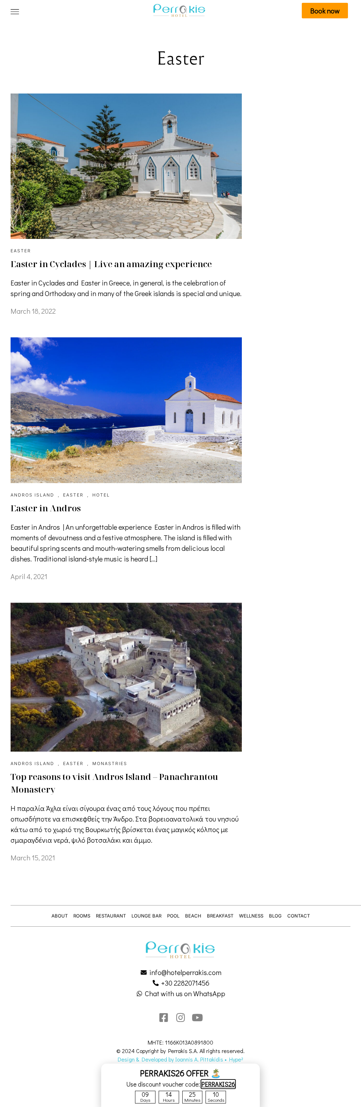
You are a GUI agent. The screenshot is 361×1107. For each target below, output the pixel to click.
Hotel (101, 495)
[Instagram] (180, 1018)
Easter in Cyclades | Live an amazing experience (111, 264)
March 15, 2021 (33, 857)
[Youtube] (197, 1018)
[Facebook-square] (164, 1018)
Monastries (109, 763)
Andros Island (32, 495)
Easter (21, 250)
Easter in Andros (46, 508)
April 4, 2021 (29, 576)
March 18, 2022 (33, 310)
